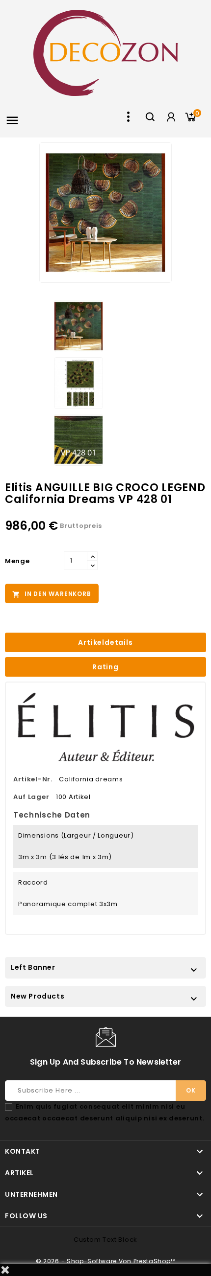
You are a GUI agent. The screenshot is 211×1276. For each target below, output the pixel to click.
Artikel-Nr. (33, 779)
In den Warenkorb (51, 594)
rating (105, 667)
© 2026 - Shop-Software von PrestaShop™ (106, 1261)
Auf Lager (31, 796)
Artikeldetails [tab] (105, 642)
